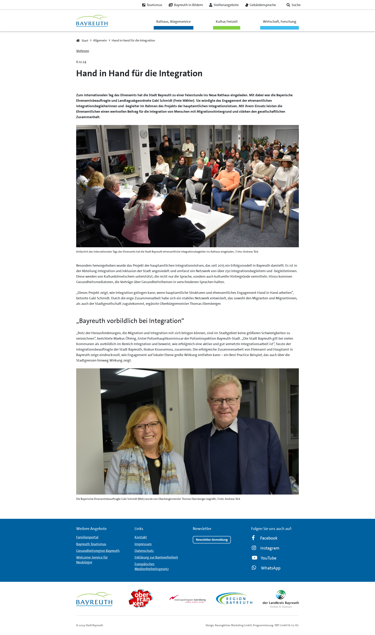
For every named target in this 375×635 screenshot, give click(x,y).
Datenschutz (144, 550)
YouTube (268, 558)
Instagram (269, 548)
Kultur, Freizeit (227, 21)
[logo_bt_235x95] (92, 20)
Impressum (143, 544)
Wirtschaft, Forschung (279, 21)
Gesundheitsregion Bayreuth (98, 550)
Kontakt (141, 537)
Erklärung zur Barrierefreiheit (156, 557)
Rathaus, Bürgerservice (173, 21)
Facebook (269, 538)
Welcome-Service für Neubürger (92, 560)
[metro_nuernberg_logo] (188, 599)
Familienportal (87, 537)
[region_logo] (234, 599)
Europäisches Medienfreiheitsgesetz (152, 566)
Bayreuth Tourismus (91, 544)
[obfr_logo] (141, 598)
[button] (294, 5)
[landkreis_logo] (281, 599)
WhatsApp (270, 568)
